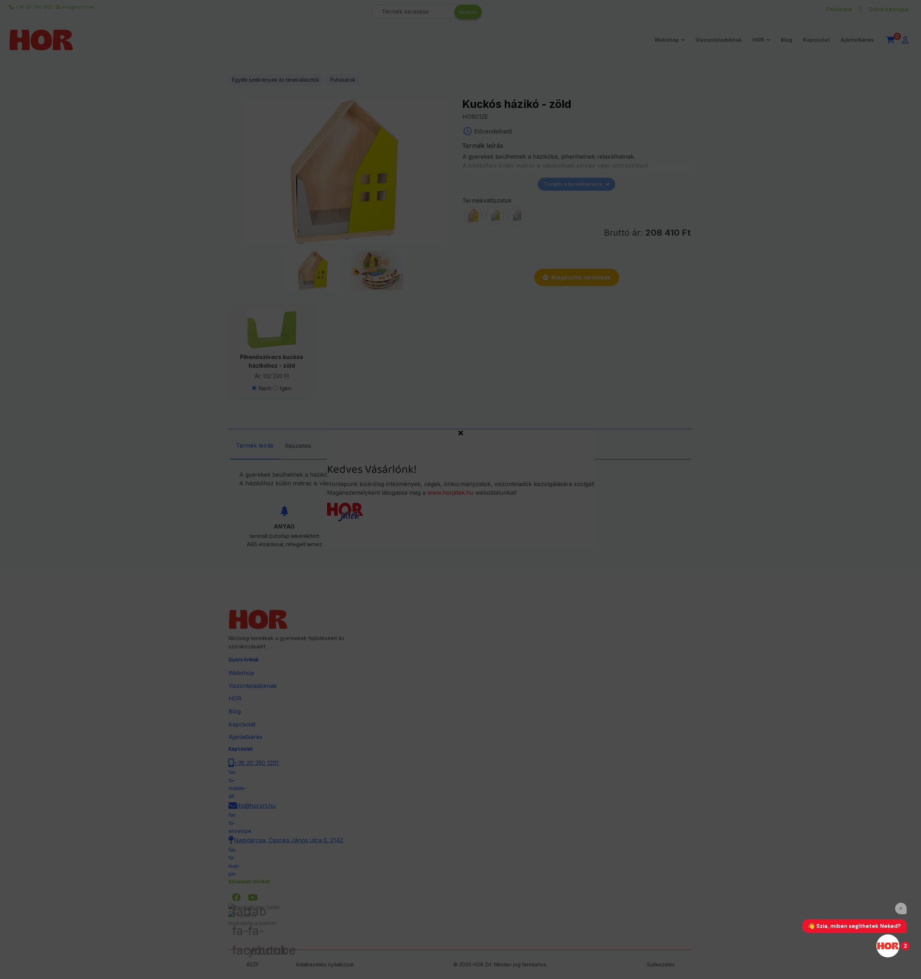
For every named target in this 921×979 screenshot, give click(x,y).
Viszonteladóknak (718, 40)
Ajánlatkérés (857, 40)
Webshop (666, 40)
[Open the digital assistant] (887, 945)
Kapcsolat (816, 40)
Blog (786, 40)
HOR (758, 40)
